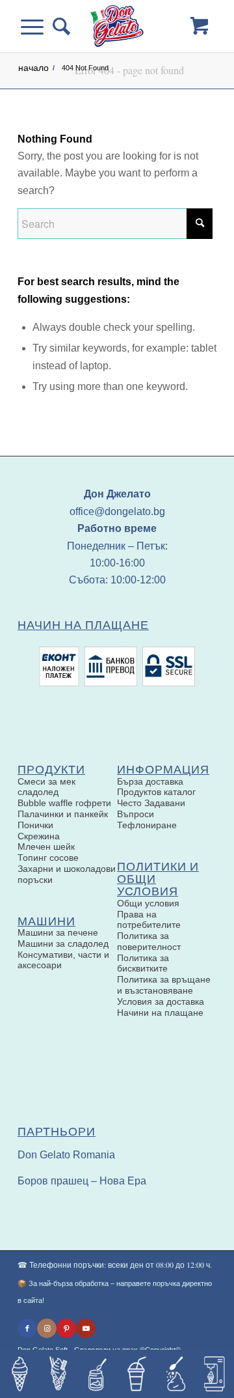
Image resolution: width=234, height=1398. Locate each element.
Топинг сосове (48, 857)
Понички (35, 825)
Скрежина (39, 836)
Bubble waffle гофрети (64, 803)
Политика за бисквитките (143, 963)
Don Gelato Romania (66, 1154)
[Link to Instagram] (47, 1328)
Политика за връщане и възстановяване (164, 985)
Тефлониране (147, 825)
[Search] (57, 26)
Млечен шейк (46, 846)
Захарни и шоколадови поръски (67, 874)
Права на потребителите (149, 919)
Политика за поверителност (149, 941)
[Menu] (37, 26)
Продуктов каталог (156, 792)
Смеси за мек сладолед (46, 787)
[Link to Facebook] (27, 1328)
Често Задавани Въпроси (151, 808)
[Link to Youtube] (86, 1328)
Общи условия (148, 903)
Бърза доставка (150, 781)
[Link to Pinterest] (66, 1328)
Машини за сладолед (63, 943)
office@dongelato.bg (117, 511)
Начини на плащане (160, 1012)
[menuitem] (57, 26)
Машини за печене (58, 932)
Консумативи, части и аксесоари (63, 960)
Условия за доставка (160, 1001)
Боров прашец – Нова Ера (82, 1180)
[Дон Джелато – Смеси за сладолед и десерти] (116, 26)
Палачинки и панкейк (63, 814)
